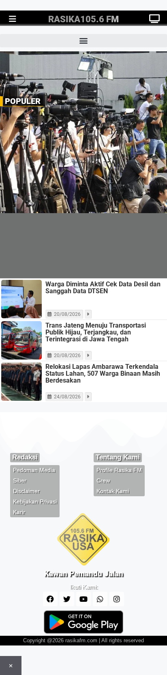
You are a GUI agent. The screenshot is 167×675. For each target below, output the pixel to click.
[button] (83, 40)
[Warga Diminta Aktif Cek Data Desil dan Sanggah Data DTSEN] (21, 299)
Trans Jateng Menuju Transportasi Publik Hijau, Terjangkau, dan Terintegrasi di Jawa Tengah (95, 332)
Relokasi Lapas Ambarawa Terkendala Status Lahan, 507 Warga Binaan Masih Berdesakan (102, 373)
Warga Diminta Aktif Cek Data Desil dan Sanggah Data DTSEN (103, 287)
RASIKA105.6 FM (83, 19)
